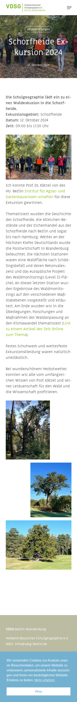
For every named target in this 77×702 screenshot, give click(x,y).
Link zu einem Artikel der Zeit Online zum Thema (38, 329)
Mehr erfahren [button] (44, 680)
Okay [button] (38, 691)
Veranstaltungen (38, 29)
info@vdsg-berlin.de (31, 644)
